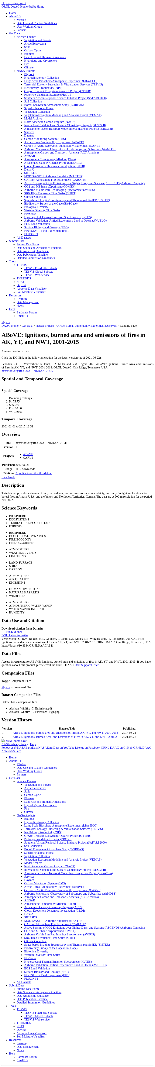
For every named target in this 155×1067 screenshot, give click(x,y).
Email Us (22, 315)
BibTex (10, 632)
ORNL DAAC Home (15, 6)
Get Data (27, 325)
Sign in (6, 687)
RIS (4, 632)
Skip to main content (14, 3)
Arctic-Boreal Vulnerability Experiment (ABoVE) (87, 325)
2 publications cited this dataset (34, 473)
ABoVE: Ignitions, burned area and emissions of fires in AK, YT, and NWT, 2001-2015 (65, 732)
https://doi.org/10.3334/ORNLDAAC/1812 (27, 370)
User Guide (8, 477)
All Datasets (24, 237)
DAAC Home (10, 325)
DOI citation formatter (15, 635)
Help (33, 744)
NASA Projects (45, 325)
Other (18, 632)
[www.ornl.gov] (14, 740)
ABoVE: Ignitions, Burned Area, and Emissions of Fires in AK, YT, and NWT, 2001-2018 (67, 736)
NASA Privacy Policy (15, 744)
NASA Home (36, 6)
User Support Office (87, 665)
